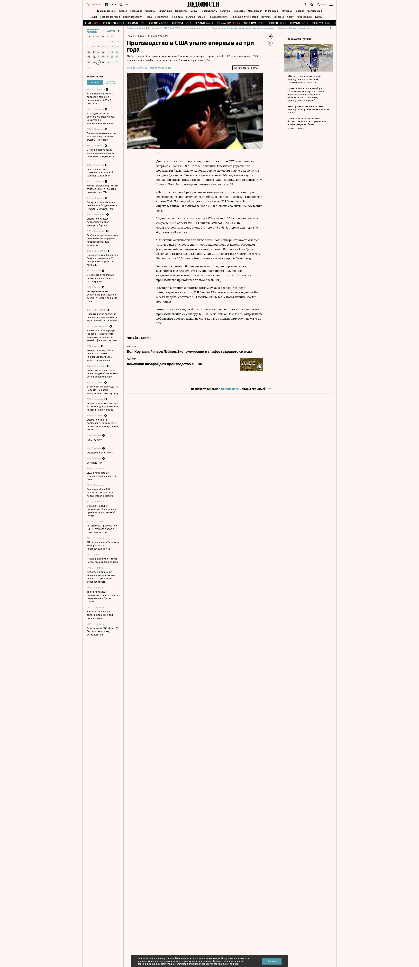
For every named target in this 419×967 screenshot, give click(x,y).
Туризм (318, 17)
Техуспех (266, 17)
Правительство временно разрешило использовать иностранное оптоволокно (102, 317)
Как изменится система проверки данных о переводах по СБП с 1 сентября (100, 98)
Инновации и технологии (244, 17)
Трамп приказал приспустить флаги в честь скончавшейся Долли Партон (102, 596)
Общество (239, 11)
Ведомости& (161, 17)
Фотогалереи (314, 11)
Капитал (190, 17)
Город (149, 17)
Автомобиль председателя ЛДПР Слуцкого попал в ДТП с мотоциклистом (103, 529)
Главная (131, 36)
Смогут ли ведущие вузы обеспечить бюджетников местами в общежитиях (102, 205)
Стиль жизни (271, 11)
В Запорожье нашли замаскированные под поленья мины (100, 615)
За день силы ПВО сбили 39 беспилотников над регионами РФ (102, 631)
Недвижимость (209, 11)
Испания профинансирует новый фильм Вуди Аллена (102, 560)
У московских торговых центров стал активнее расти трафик (100, 278)
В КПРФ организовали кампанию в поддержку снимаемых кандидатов (100, 153)
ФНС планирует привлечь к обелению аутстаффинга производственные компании (102, 240)
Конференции (304, 17)
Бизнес (123, 11)
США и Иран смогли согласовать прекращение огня (102, 476)
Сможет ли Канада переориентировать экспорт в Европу (98, 222)
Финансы (150, 11)
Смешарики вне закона (100, 452)
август (111, 30)
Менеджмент (255, 11)
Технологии (181, 11)
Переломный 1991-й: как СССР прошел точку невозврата (178, 28)
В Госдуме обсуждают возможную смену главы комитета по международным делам (101, 118)
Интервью (287, 11)
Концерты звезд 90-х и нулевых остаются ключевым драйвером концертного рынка (100, 355)
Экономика (136, 11)
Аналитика (177, 17)
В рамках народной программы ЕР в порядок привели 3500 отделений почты (101, 510)
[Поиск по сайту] (311, 4)
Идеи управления (132, 17)
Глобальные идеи (106, 11)
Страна (201, 17)
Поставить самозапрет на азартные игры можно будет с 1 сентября (101, 136)
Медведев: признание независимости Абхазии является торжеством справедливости (101, 577)
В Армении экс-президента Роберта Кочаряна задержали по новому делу (102, 390)
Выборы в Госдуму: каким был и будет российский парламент (311, 28)
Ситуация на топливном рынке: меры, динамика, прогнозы (243, 28)
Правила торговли (110, 17)
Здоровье (279, 17)
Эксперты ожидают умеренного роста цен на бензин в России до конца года (102, 296)
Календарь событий (93, 31)
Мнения (300, 11)
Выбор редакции (136, 28)
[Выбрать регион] (305, 4)
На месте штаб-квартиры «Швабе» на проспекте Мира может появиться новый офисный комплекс (102, 335)
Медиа (194, 11)
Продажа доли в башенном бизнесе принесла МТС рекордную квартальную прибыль (102, 260)
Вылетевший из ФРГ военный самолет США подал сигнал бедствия (100, 492)
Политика (225, 11)
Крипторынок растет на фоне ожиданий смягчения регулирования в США (102, 373)
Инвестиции (165, 11)
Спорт (290, 17)
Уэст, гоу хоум (94, 439)
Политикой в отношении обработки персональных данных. (206, 964)
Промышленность (218, 17)
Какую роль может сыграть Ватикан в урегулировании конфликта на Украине (102, 406)
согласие (186, 961)
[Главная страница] (203, 5)
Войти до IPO (94, 462)
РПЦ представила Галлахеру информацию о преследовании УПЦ (103, 545)
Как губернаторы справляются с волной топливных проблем (100, 172)
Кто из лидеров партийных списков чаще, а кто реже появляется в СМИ (102, 189)
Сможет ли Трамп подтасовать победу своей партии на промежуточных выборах (102, 424)
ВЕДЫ (94, 17)
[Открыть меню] (331, 5)
